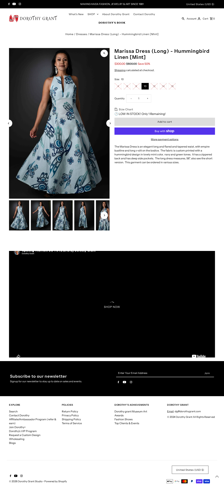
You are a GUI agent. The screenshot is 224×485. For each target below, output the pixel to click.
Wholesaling (16, 439)
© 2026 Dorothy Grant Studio (26, 481)
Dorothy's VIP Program (23, 431)
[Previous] (8, 123)
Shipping (120, 70)
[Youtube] (14, 4)
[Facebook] (9, 4)
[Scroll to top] (217, 476)
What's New (76, 14)
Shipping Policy (71, 419)
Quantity (119, 98)
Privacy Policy (70, 415)
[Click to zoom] (104, 53)
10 (145, 86)
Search (13, 411)
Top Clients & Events (126, 423)
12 (154, 86)
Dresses (81, 34)
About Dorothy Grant (116, 14)
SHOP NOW (112, 306)
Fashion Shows (123, 419)
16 (172, 86)
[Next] (110, 123)
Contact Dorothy (144, 14)
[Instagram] (19, 4)
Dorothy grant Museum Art (130, 411)
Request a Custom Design (25, 435)
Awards (119, 415)
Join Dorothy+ (17, 427)
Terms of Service (72, 423)
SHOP (91, 14)
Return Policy (70, 411)
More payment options (164, 139)
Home (69, 34)
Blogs (12, 443)
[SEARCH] (183, 18)
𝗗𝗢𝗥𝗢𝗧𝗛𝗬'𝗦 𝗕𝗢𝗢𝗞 (112, 22)
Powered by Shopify (55, 481)
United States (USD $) (200, 4)
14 (163, 86)
